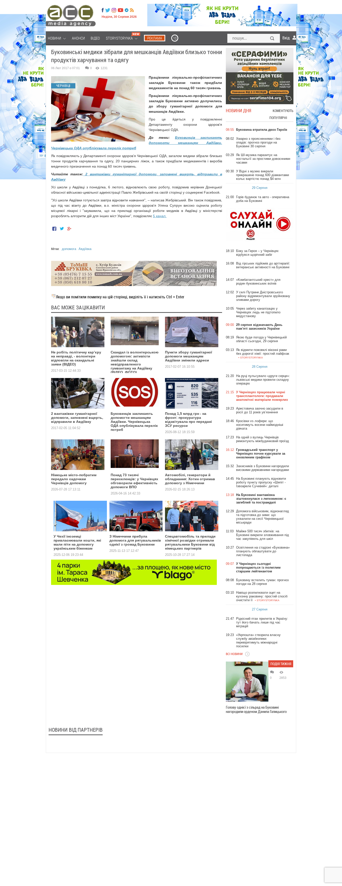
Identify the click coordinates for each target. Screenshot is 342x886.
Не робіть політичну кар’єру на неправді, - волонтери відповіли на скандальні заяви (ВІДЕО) (76, 358)
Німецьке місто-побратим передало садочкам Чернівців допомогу (73, 479)
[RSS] (132, 10)
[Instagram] (114, 10)
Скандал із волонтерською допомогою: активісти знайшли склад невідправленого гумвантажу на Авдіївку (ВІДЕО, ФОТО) (134, 362)
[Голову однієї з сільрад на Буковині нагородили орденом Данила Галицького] (247, 681)
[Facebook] (103, 10)
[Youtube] (120, 10)
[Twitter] (107, 10)
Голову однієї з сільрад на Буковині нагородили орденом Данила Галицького (256, 709)
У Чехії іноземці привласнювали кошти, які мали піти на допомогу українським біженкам (77, 542)
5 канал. (159, 216)
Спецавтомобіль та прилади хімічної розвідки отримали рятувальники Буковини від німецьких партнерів (190, 542)
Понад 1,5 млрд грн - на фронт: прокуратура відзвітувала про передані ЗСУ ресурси (188, 420)
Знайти (272, 38)
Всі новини (234, 654)
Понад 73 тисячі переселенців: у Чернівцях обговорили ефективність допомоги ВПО (134, 481)
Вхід (286, 38)
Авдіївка (85, 249)
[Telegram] (126, 10)
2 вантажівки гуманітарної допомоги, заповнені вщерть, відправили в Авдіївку (77, 418)
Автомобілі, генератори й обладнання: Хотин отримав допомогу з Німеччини (190, 479)
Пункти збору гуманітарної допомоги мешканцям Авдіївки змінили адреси (188, 356)
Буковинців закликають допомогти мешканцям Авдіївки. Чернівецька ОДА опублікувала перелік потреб (134, 422)
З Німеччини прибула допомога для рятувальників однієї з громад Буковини (135, 540)
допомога (69, 249)
